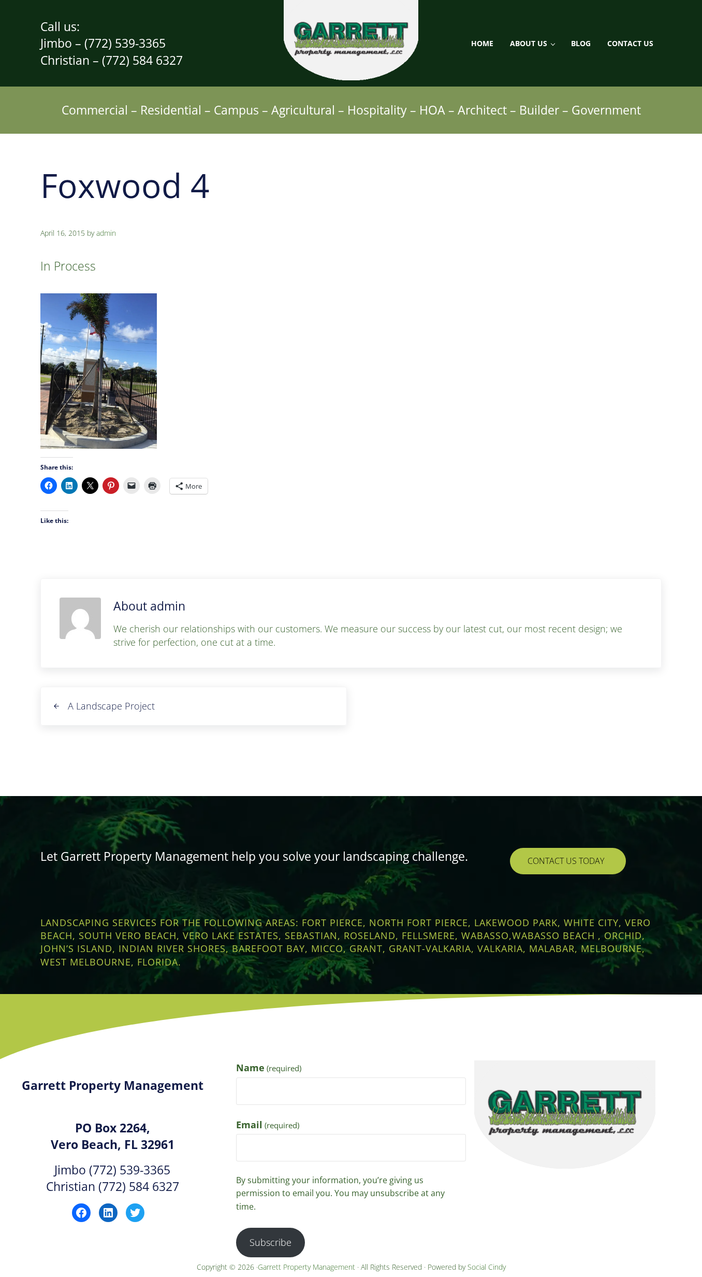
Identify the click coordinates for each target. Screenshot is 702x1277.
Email (267, 1124)
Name (268, 1067)
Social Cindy (486, 1267)
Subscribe (270, 1242)
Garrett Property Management (307, 1267)
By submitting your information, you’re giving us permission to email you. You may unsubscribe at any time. (340, 1193)
